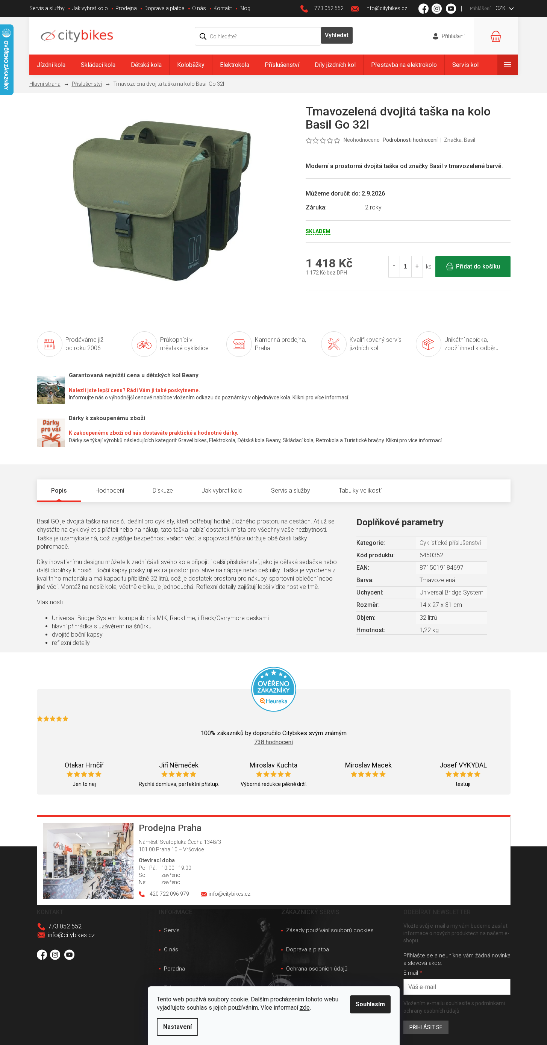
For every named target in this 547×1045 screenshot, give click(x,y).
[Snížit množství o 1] (394, 266)
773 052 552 (65, 926)
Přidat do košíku (478, 266)
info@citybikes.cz (71, 935)
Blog (244, 8)
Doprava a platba (164, 8)
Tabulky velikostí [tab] (360, 490)
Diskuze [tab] (163, 490)
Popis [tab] (59, 490)
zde (305, 1007)
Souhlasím (370, 1004)
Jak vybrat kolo (90, 8)
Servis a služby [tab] (290, 490)
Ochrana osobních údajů (316, 968)
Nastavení (177, 1026)
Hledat (337, 35)
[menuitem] (51, 65)
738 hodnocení (273, 742)
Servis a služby (47, 8)
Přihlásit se (425, 1027)
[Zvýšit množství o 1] (417, 266)
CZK (501, 8)
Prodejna (126, 8)
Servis (172, 930)
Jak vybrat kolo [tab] (222, 490)
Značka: (459, 140)
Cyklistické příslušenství (450, 542)
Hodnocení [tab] (109, 490)
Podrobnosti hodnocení (410, 140)
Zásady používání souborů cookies (330, 930)
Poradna (174, 968)
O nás (199, 8)
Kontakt (223, 8)
